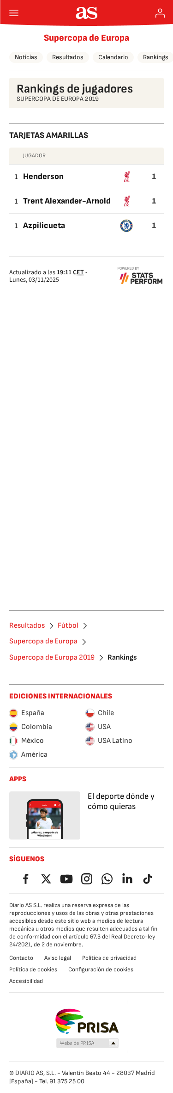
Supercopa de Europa (86, 37)
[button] (87, 1043)
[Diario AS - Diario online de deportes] (86, 13)
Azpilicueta (44, 225)
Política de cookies (33, 969)
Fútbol (68, 626)
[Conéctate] (160, 13)
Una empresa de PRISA (86, 1021)
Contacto (21, 958)
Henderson (43, 176)
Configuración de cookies (100, 969)
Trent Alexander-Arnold (67, 201)
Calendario (113, 57)
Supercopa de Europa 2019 (52, 658)
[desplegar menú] (13, 12)
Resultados (68, 57)
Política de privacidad (109, 958)
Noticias (26, 57)
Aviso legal (57, 958)
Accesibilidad (26, 981)
